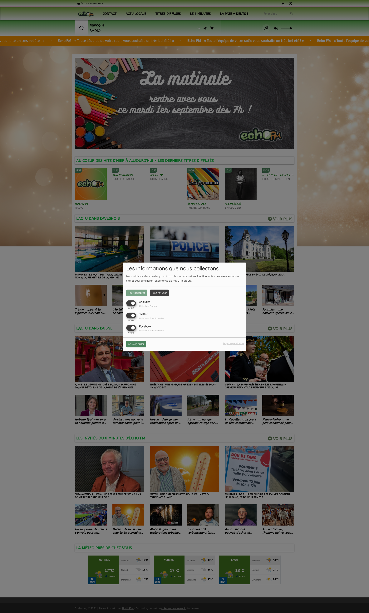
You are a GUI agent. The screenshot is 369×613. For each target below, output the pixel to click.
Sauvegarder (136, 344)
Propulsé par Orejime (233, 343)
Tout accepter (136, 292)
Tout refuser (159, 292)
